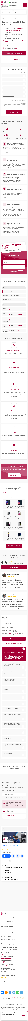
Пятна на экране (5, 325)
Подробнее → (21, 309)
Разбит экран (4, 314)
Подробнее (14, 375)
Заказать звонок (14, 475)
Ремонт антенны (6, 92)
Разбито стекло (5, 309)
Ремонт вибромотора (7, 88)
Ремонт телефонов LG (7, 933)
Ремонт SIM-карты (6, 83)
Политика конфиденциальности (14, 1004)
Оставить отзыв (14, 567)
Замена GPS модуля (7, 79)
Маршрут (7, 855)
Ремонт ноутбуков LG (6, 936)
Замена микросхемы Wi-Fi (8, 96)
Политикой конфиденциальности (17, 798)
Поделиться (2, 992)
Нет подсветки (5, 331)
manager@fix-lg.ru (6, 966)
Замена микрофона (7, 75)
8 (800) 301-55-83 (6, 958)
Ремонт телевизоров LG (7, 929)
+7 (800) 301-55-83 (15, 2)
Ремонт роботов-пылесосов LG (9, 939)
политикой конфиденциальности (16, 270)
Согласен (23, 1015)
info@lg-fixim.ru (5, 962)
